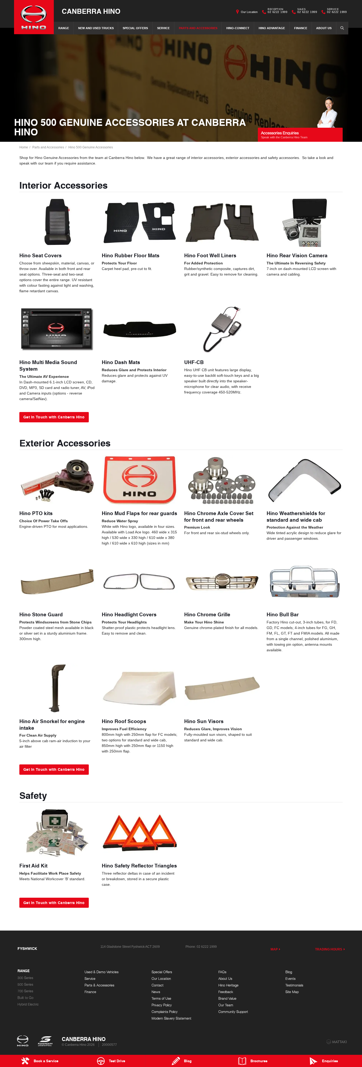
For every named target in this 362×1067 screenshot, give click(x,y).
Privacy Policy (162, 1005)
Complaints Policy (165, 1012)
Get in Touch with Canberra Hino (54, 417)
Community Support (233, 1012)
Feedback (225, 992)
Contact (158, 985)
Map (274, 949)
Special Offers (135, 27)
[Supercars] (44, 1041)
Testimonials (294, 985)
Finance (300, 27)
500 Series (25, 984)
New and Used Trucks (96, 27)
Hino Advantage (272, 27)
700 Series (25, 991)
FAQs (222, 972)
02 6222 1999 (277, 11)
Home (23, 147)
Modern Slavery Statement (171, 1018)
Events (290, 979)
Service (163, 27)
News (156, 992)
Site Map (292, 992)
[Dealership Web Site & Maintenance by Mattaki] (336, 1042)
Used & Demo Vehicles (101, 972)
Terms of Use (161, 998)
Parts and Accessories (198, 27)
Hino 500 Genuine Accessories (90, 147)
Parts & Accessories (99, 985)
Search (342, 28)
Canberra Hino (91, 11)
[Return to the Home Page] (23, 1041)
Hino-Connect (237, 27)
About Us (324, 27)
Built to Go (25, 998)
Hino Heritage (228, 985)
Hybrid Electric (28, 1004)
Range (63, 27)
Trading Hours (328, 949)
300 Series (25, 978)
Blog (288, 972)
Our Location (249, 12)
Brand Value (227, 998)
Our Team (225, 1005)
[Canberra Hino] (34, 17)
